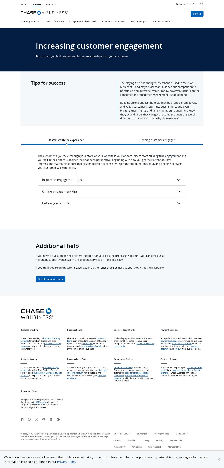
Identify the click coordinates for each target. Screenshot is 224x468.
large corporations (133, 372)
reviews (178, 348)
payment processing (182, 370)
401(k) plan (41, 402)
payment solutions (169, 341)
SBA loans (87, 343)
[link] (22, 420)
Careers (117, 440)
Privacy (146, 440)
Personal (24, 4)
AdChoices (137, 446)
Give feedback (154, 446)
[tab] (66, 140)
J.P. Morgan (142, 433)
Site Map (132, 440)
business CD (39, 372)
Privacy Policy (66, 462)
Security (159, 440)
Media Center (182, 433)
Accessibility (119, 446)
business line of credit (92, 346)
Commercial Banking (123, 367)
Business (36, 4)
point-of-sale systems (181, 343)
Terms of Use (176, 440)
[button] (218, 459)
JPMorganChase (161, 433)
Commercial (50, 4)
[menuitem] (186, 4)
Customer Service (122, 433)
